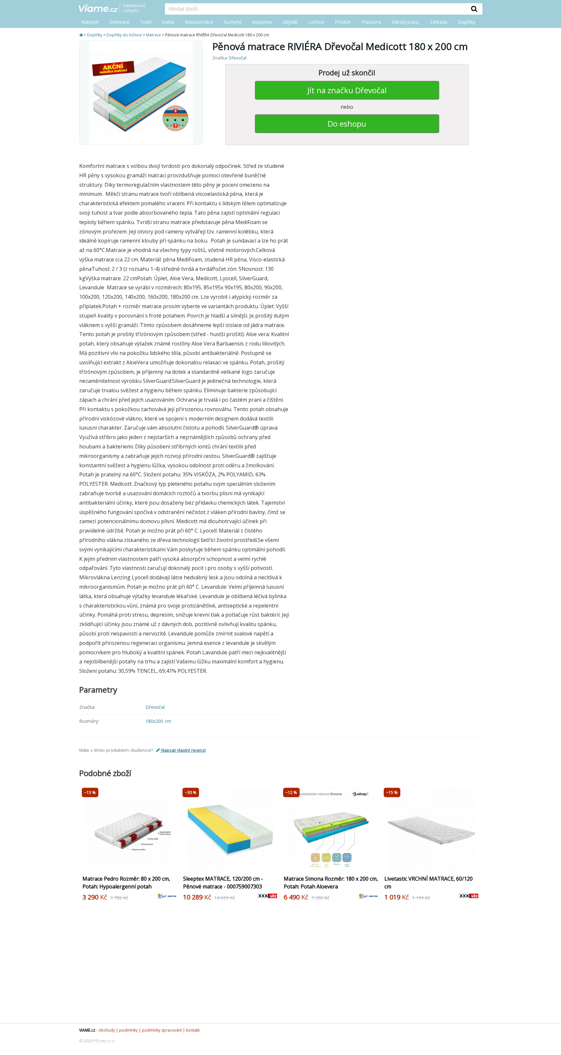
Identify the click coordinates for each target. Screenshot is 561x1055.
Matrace (153, 35)
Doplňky (466, 22)
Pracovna (371, 22)
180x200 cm (158, 721)
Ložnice (316, 22)
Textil (145, 22)
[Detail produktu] (173, 866)
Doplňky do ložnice (124, 35)
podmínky (128, 1030)
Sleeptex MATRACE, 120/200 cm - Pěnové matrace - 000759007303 (223, 882)
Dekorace (119, 22)
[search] (315, 9)
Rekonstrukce (199, 22)
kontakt (193, 1030)
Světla (168, 22)
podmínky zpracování (162, 1030)
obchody (106, 1030)
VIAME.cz (87, 1030)
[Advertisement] (277, 964)
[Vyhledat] (474, 8)
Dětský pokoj (405, 22)
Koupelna (262, 22)
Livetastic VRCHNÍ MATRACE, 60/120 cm (428, 882)
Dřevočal (237, 58)
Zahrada (438, 22)
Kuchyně (233, 22)
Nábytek (90, 22)
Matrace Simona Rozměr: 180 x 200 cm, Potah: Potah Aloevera (331, 882)
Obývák (290, 22)
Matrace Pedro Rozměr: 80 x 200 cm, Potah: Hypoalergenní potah (126, 882)
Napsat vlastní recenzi (183, 750)
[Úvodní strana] (117, 8)
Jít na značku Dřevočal (347, 90)
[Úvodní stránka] (81, 35)
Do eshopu (347, 123)
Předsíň (343, 22)
